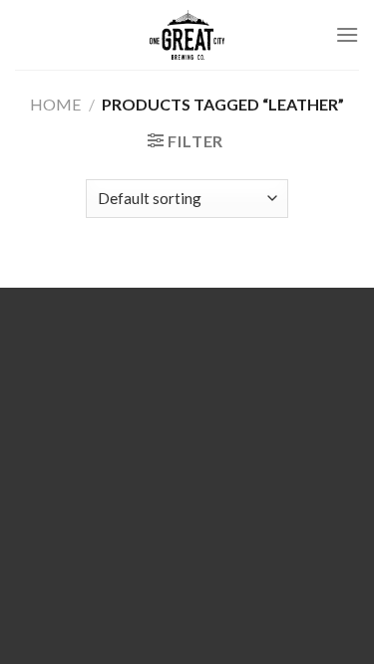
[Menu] (347, 34)
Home (55, 104)
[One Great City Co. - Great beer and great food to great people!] (187, 35)
